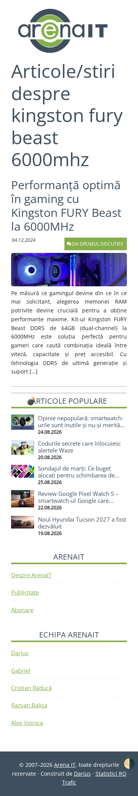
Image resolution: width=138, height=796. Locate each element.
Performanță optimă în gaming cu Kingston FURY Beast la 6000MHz (66, 205)
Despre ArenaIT (31, 575)
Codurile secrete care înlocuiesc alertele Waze (79, 446)
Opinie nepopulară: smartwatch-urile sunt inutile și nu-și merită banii (80, 425)
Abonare (22, 610)
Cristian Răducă (31, 688)
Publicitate (25, 592)
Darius (19, 653)
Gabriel (20, 670)
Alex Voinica (27, 723)
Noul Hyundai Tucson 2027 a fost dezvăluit (82, 522)
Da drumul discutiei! (97, 244)
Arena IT (69, 31)
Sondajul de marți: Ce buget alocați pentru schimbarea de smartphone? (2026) (76, 475)
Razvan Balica (29, 705)
